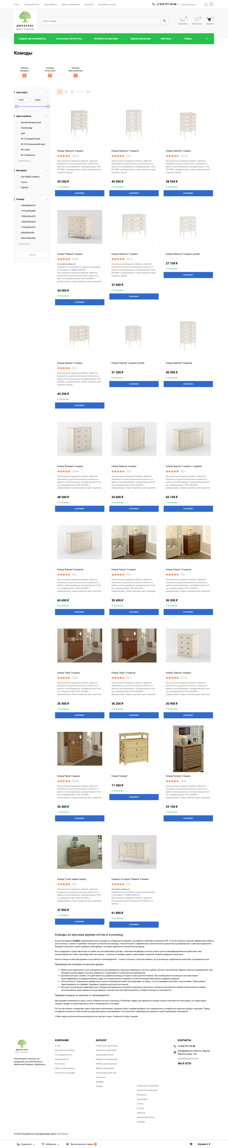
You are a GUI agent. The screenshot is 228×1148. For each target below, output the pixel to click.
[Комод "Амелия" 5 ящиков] (188, 335)
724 (185, 678)
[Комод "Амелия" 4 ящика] (188, 123)
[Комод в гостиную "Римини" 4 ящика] (134, 852)
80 (77, 678)
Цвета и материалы (70, 4)
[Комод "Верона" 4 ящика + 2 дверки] (188, 439)
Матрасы (141, 1095)
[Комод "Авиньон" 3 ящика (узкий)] (188, 226)
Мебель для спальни (106, 1064)
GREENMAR (62, 1133)
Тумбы (99, 1086)
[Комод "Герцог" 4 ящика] (134, 542)
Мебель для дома (105, 1068)
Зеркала (141, 1113)
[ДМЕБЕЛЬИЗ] (32, 1046)
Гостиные (101, 1077)
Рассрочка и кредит (65, 1073)
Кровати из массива (106, 1050)
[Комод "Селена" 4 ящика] (188, 748)
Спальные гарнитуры (107, 1046)
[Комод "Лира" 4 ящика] (79, 645)
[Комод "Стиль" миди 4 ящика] (79, 852)
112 (131, 259)
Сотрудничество (31, 4)
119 (185, 156)
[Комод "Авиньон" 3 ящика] (134, 226)
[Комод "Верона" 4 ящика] (134, 439)
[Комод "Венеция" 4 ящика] (79, 439)
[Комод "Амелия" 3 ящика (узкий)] (134, 335)
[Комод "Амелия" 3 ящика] (79, 335)
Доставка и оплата (107, 4)
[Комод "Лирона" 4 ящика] (188, 645)
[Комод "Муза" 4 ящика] (79, 748)
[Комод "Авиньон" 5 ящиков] (134, 123)
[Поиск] (164, 21)
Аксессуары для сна (106, 1073)
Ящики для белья (105, 1055)
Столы (140, 1104)
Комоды (141, 1122)
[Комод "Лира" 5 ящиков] (134, 645)
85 (185, 781)
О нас (16, 4)
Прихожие (142, 1099)
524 (77, 471)
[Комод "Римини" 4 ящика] (79, 226)
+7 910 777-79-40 (166, 4)
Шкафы (100, 1082)
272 (77, 156)
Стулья (140, 1108)
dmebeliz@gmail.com (188, 1058)
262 (77, 259)
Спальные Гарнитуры (148, 1086)
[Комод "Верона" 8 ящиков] (79, 542)
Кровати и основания (107, 1059)
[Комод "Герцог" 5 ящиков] (188, 542)
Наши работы (50, 4)
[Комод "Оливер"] (134, 748)
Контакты (89, 4)
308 (77, 781)
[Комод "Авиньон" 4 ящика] (79, 123)
